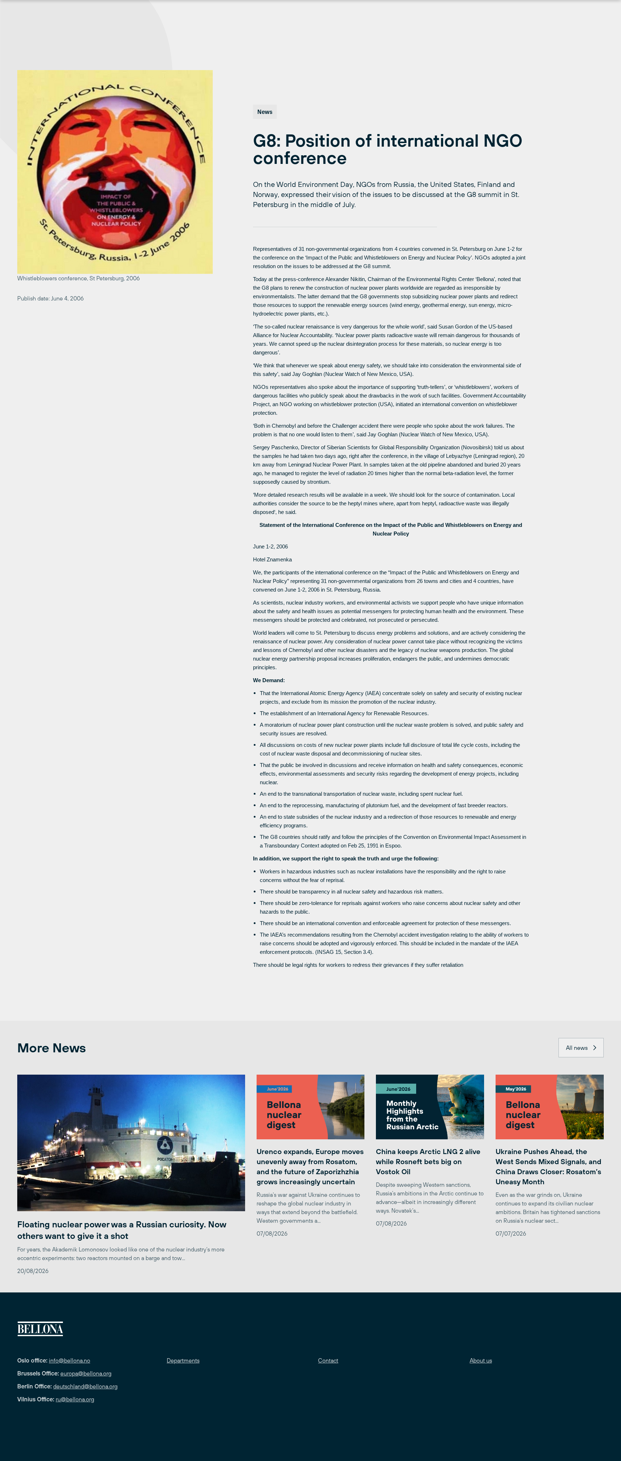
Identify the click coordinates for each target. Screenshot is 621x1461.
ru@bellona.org (75, 1399)
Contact (328, 1360)
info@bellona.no (69, 1360)
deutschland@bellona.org (85, 1386)
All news (577, 1047)
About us (481, 1360)
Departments (183, 1360)
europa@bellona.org (85, 1373)
